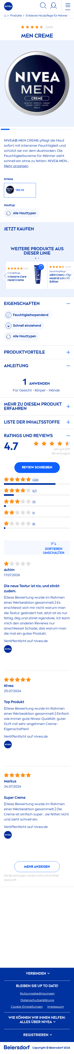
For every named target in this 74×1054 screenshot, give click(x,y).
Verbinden (36, 973)
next (68, 276)
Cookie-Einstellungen (27, 1007)
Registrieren (36, 1035)
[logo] (8, 6)
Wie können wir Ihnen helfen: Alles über (37, 1020)
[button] (41, 267)
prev (5, 276)
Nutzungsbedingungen (37, 993)
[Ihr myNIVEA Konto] (53, 6)
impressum (55, 1007)
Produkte (16, 15)
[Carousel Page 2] (38, 258)
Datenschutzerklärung (37, 1000)
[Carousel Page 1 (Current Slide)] (35, 258)
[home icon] (5, 15)
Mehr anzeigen (37, 867)
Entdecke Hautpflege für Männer (47, 15)
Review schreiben (37, 467)
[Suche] (43, 6)
